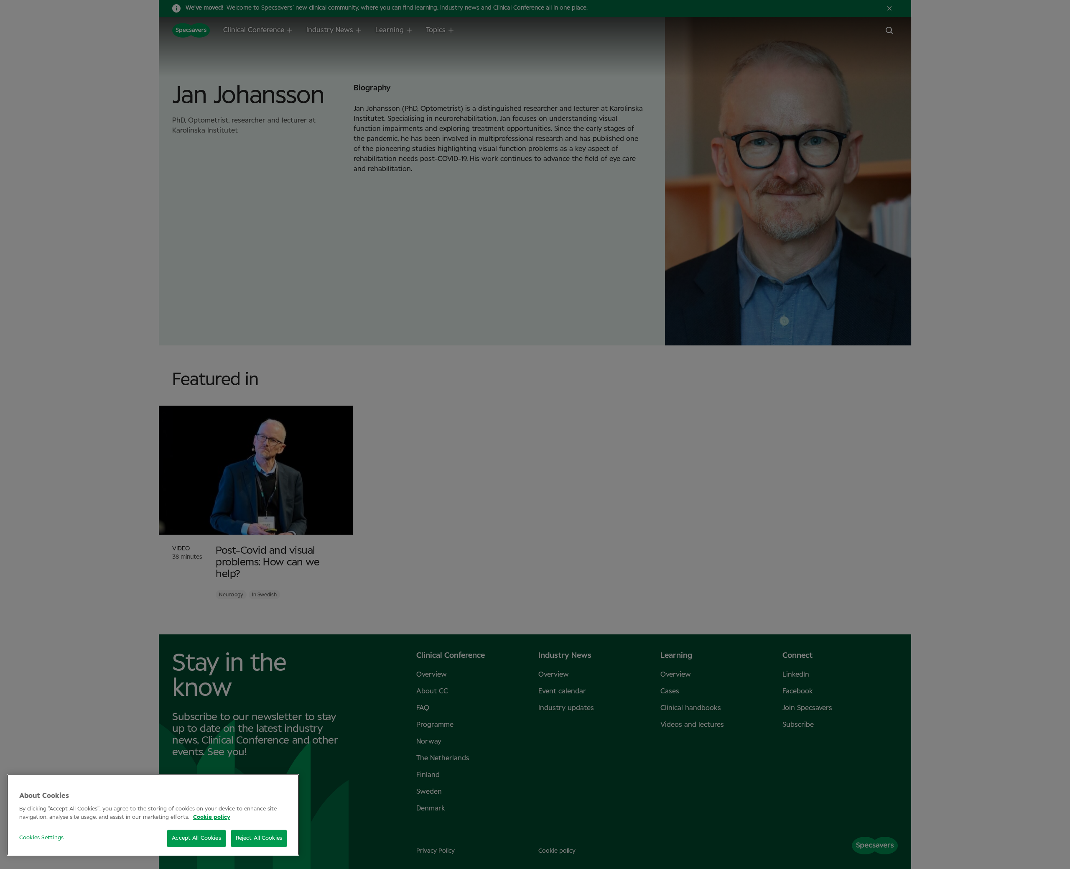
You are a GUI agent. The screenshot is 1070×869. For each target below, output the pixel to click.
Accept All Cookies (196, 838)
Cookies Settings (41, 838)
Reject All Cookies (259, 838)
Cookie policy (211, 817)
